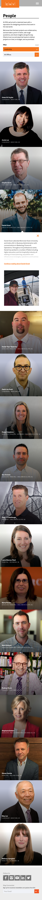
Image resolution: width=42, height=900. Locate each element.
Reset (37, 45)
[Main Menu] (37, 3)
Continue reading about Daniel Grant (17, 263)
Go (36, 891)
